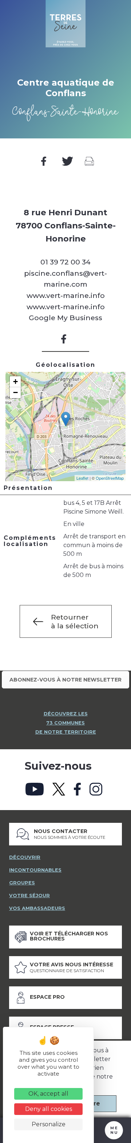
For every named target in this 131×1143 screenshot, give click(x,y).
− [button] (15, 392)
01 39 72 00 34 (65, 262)
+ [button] (15, 381)
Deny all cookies (48, 1108)
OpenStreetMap (110, 478)
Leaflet (82, 478)
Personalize (49, 1124)
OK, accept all (48, 1093)
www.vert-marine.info (66, 295)
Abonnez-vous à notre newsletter (65, 679)
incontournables (35, 870)
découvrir (24, 857)
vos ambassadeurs (37, 908)
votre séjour (29, 895)
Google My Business (65, 317)
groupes (22, 882)
